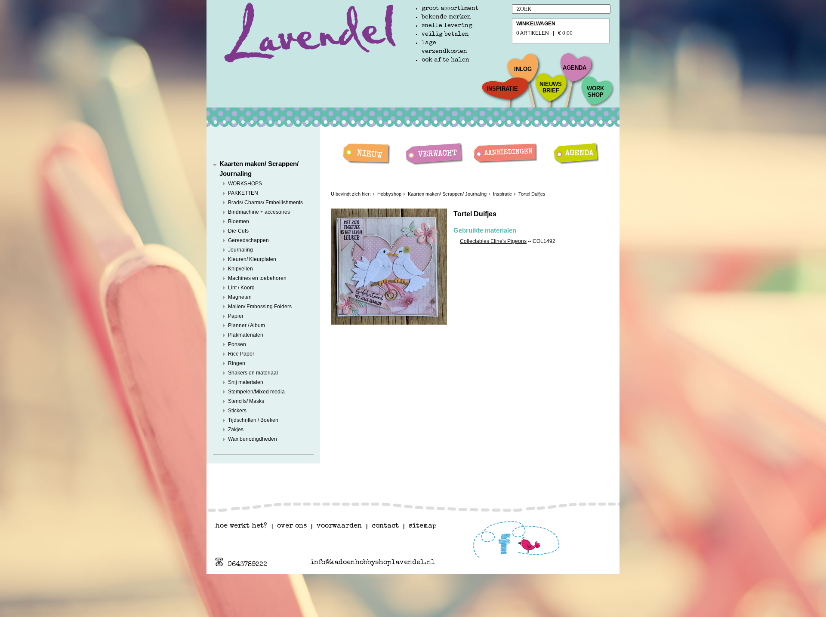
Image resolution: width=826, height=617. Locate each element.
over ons (292, 526)
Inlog (523, 69)
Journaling (240, 250)
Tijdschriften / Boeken (253, 420)
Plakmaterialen (245, 335)
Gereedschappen (248, 240)
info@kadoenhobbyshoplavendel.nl (372, 562)
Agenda (574, 67)
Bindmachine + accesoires (259, 212)
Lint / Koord (241, 288)
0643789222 (247, 565)
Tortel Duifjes (532, 193)
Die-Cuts (238, 231)
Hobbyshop (389, 193)
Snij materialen (245, 382)
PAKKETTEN (243, 193)
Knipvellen (240, 269)
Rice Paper (241, 354)
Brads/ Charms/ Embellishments (265, 203)
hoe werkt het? (241, 526)
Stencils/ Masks (246, 401)
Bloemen (238, 221)
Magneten (240, 297)
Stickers (237, 411)
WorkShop (595, 91)
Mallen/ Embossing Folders (260, 307)
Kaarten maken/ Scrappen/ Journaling (447, 193)
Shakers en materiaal (253, 373)
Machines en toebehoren (257, 278)
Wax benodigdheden (252, 439)
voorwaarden (339, 526)
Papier (235, 316)
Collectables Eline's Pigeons (493, 241)
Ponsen (237, 344)
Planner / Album (246, 325)
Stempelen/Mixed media (256, 392)
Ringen (236, 363)
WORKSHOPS (245, 184)
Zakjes (235, 430)
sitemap (423, 526)
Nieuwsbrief (550, 87)
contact (385, 526)
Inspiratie (502, 89)
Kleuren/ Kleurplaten (252, 259)
